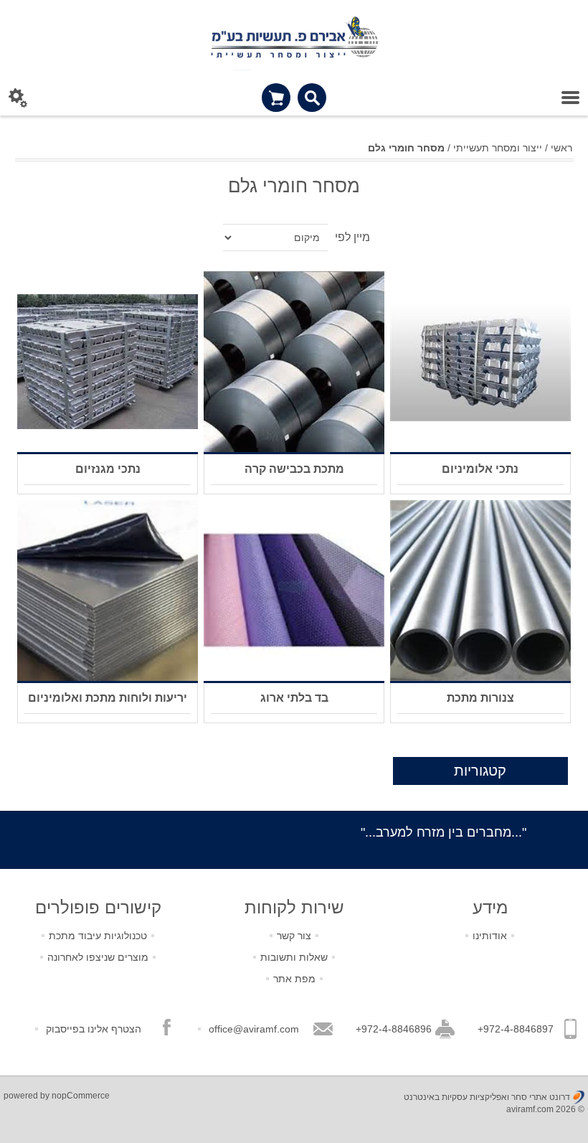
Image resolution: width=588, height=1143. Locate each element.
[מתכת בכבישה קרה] (294, 361)
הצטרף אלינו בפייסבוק (93, 1029)
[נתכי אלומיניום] (480, 361)
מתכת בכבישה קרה (294, 469)
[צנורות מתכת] (480, 590)
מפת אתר (294, 978)
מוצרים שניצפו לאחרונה (97, 957)
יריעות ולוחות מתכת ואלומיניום (107, 698)
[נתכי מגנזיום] (107, 361)
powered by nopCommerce (57, 1096)
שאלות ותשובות (294, 957)
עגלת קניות (276, 97)
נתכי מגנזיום (108, 469)
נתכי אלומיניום (480, 469)
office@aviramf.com (254, 1029)
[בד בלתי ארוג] (294, 590)
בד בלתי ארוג (294, 698)
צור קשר (294, 935)
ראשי (561, 148)
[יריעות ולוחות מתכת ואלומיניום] (107, 590)
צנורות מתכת (480, 698)
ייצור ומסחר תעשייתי (497, 148)
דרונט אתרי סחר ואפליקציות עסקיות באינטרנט (487, 1097)
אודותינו (490, 935)
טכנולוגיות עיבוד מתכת (98, 935)
